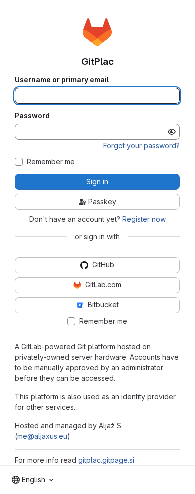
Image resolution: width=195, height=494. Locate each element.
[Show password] (172, 132)
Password (32, 116)
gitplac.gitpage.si (106, 460)
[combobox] (33, 480)
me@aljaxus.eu (43, 436)
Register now (144, 219)
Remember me (51, 162)
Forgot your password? (142, 145)
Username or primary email (62, 80)
